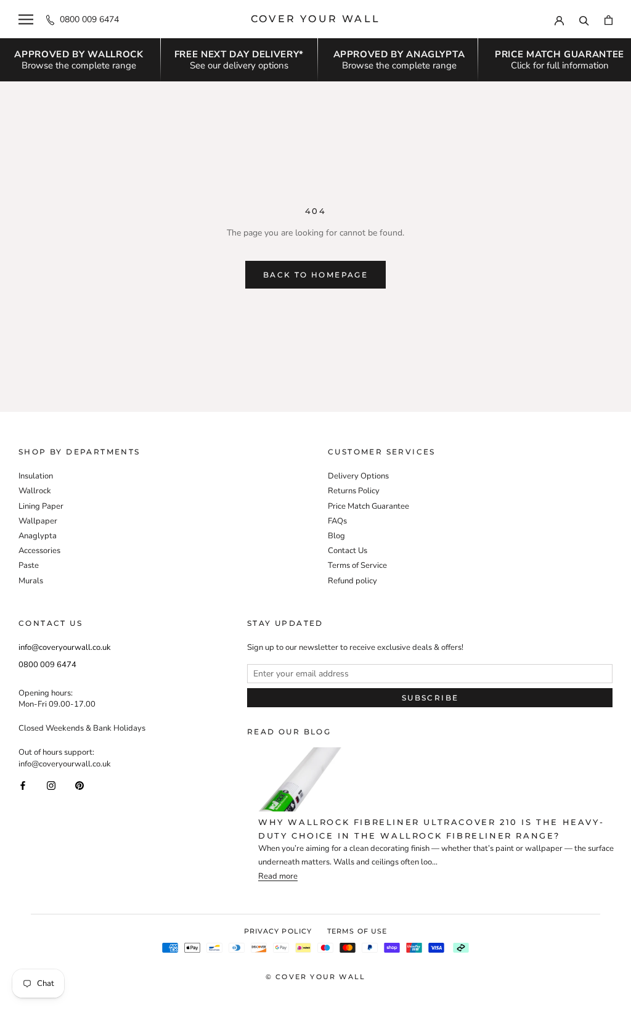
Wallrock (34, 490)
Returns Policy (354, 490)
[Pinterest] (79, 785)
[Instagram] (51, 785)
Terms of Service (357, 565)
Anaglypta (37, 535)
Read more (278, 876)
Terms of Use (357, 931)
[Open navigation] (25, 19)
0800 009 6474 (89, 19)
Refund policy (352, 580)
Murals (30, 580)
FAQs (337, 521)
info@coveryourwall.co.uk (64, 647)
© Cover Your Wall (315, 976)
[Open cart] (609, 19)
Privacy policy (278, 931)
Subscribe (430, 697)
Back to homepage (315, 274)
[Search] (584, 19)
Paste (28, 565)
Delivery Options (358, 476)
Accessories (39, 550)
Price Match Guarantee (368, 506)
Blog (336, 535)
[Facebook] (22, 785)
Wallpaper (37, 521)
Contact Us (347, 550)
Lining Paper (40, 506)
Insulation (35, 476)
